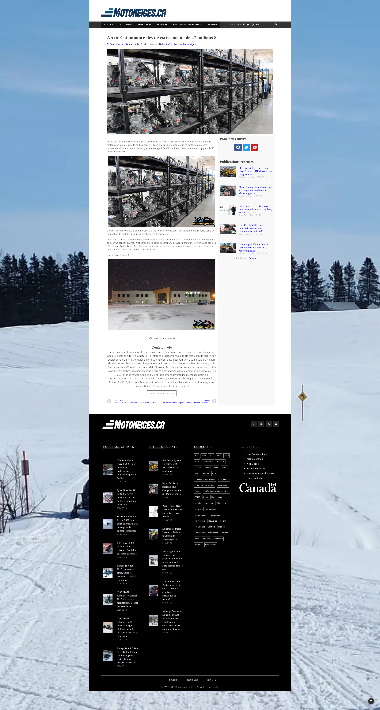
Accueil (108, 24)
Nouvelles (212, 521)
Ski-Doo (221, 527)
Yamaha (198, 545)
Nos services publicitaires (261, 473)
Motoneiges (189, 44)
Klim (218, 503)
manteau (199, 509)
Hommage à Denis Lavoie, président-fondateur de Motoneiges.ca (254, 247)
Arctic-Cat (167, 44)
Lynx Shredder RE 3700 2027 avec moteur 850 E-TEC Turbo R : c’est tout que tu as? (127, 497)
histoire (198, 503)
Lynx (225, 503)
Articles (143, 24)
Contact (192, 680)
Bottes (224, 468)
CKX (214, 473)
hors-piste (209, 503)
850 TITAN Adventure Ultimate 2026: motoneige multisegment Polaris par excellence (127, 599)
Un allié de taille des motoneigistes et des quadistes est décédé (251, 228)
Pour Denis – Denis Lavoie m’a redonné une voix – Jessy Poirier (256, 209)
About (173, 680)
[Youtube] (254, 147)
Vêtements (218, 539)
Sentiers (211, 527)
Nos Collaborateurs (257, 454)
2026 (197, 462)
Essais (160, 24)
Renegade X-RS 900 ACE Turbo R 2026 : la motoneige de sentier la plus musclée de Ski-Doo (127, 655)
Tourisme (206, 539)
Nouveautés (200, 521)
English (212, 24)
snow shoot (213, 533)
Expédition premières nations (216, 491)
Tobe (197, 539)
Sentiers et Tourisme (186, 24)
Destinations (222, 485)
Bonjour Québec (211, 468)
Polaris (223, 521)
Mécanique (215, 515)
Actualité (125, 24)
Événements (210, 545)
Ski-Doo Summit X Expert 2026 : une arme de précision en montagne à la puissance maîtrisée (127, 523)
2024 (219, 456)
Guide (205, 497)
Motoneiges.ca (201, 515)
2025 (226, 456)
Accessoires (207, 462)
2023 (211, 456)
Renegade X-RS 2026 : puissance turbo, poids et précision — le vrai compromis (126, 572)
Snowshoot (200, 533)
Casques (205, 473)
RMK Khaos (200, 527)
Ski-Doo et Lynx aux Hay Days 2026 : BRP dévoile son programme (256, 171)
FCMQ (197, 497)
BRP (196, 473)
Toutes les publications (162, 393)
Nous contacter (255, 478)
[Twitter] (246, 147)
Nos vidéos (253, 464)
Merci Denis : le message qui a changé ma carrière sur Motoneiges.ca (255, 190)
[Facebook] (238, 147)
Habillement (216, 497)
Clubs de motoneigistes (205, 479)
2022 (203, 456)
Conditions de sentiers (204, 485)
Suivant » (254, 258)
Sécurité (224, 533)
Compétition (223, 479)
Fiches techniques (256, 468)
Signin (211, 680)
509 (196, 456)
